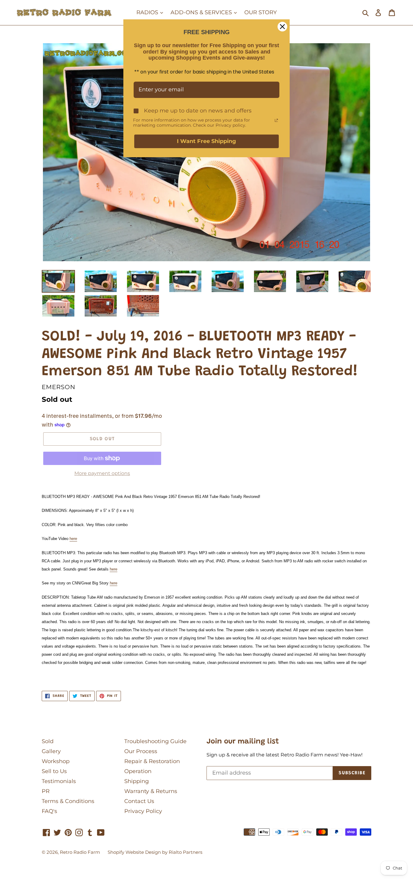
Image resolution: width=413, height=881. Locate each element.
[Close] (282, 26)
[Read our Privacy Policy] (276, 120)
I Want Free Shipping (206, 141)
